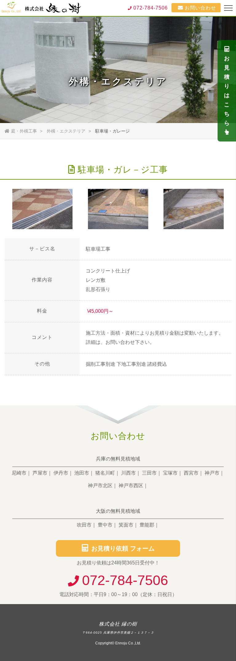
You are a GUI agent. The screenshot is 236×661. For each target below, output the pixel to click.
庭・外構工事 (24, 131)
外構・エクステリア (66, 131)
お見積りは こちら (227, 90)
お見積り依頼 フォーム (123, 548)
